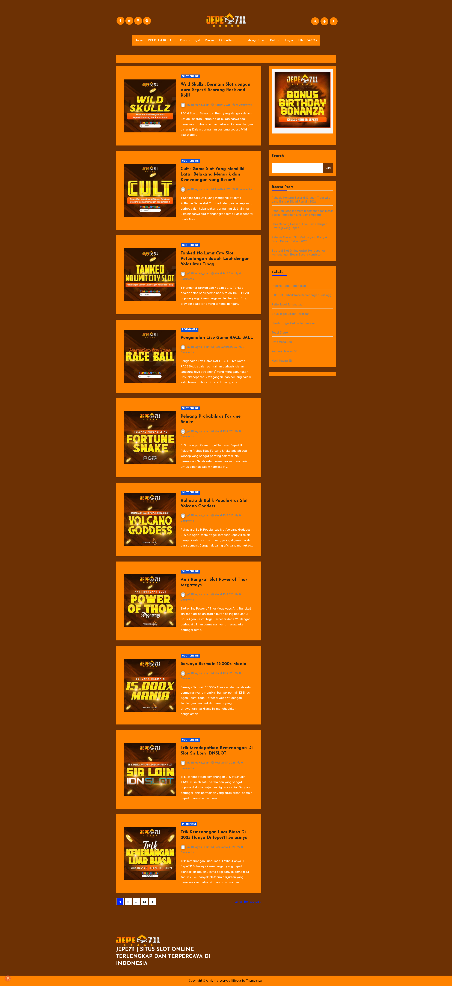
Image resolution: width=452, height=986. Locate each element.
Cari (328, 168)
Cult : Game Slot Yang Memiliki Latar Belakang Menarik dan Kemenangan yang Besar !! (212, 174)
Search (278, 156)
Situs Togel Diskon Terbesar (290, 314)
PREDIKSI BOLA (160, 40)
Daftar (275, 40)
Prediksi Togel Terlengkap (289, 285)
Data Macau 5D (282, 342)
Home (139, 40)
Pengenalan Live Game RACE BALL (217, 338)
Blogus (237, 980)
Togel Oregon (281, 332)
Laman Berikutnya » (247, 901)
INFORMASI (189, 823)
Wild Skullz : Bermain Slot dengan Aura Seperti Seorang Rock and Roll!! (215, 90)
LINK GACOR (307, 40)
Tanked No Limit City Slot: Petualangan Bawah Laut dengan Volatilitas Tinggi (215, 258)
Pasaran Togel (190, 40)
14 (144, 902)
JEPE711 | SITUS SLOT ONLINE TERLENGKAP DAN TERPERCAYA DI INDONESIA (163, 956)
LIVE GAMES (189, 329)
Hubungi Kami (255, 40)
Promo (209, 40)
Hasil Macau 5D (282, 360)
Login (289, 40)
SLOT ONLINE (190, 76)
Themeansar (254, 980)
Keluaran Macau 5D (285, 351)
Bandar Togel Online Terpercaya (293, 323)
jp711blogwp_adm (198, 104)
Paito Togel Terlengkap (287, 304)
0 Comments (244, 104)
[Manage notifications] (8, 978)
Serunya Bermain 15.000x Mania (213, 664)
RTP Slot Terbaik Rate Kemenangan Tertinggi (302, 295)
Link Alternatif (229, 40)
